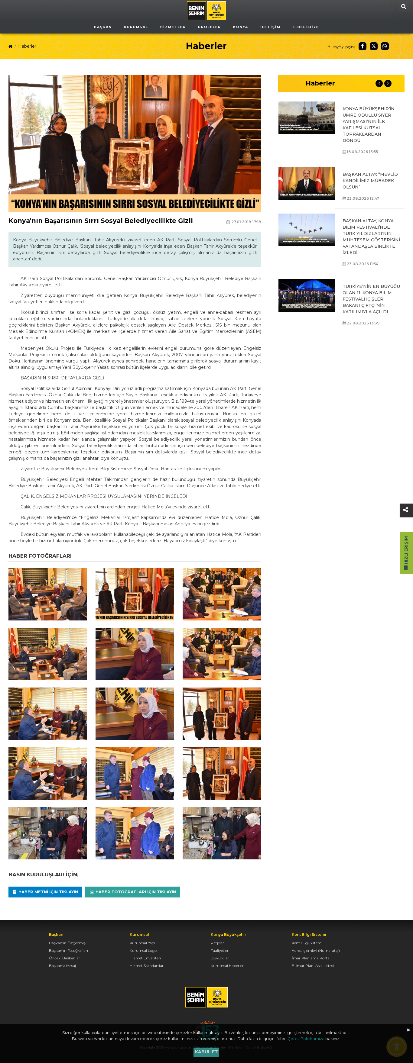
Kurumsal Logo (143, 950)
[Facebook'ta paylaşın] (362, 46)
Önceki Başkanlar (64, 958)
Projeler (217, 943)
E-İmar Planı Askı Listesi (313, 965)
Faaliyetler (220, 950)
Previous (379, 83)
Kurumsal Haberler (227, 965)
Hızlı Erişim (406, 550)
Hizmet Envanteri (145, 958)
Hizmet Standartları (147, 965)
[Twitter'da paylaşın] (374, 46)
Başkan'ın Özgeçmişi (67, 943)
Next (388, 83)
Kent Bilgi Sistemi (307, 943)
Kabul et (206, 1052)
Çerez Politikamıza (306, 1038)
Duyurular (220, 958)
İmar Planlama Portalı (311, 958)
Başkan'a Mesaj (62, 965)
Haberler (27, 46)
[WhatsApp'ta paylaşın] (385, 46)
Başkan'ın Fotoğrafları (68, 950)
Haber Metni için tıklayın (47, 891)
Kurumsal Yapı (142, 943)
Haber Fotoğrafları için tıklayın (135, 891)
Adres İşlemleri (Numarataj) (316, 950)
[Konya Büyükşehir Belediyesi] (206, 10)
